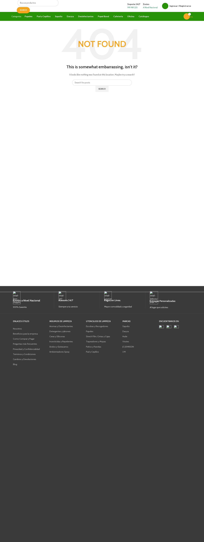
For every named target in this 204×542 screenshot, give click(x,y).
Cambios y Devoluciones (24, 359)
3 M (124, 351)
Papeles (89, 331)
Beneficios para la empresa (25, 333)
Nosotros (17, 328)
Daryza (125, 331)
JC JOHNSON (128, 346)
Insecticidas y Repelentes (61, 341)
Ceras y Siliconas (57, 336)
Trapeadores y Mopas (96, 341)
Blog (15, 364)
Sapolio (126, 326)
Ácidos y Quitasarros (58, 346)
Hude (124, 336)
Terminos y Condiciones (24, 354)
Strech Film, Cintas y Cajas (98, 336)
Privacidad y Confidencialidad (26, 349)
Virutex (125, 341)
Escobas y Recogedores (97, 326)
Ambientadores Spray (59, 351)
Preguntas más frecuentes (25, 344)
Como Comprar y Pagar (23, 338)
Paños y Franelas (93, 346)
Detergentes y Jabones (59, 331)
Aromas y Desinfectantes (61, 326)
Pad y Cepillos (92, 351)
